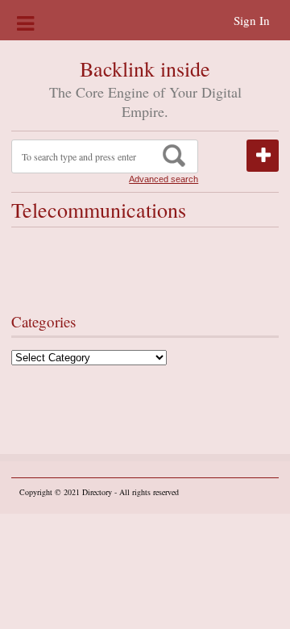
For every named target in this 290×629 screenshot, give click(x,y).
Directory (97, 492)
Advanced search (163, 179)
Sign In (252, 20)
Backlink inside (145, 68)
